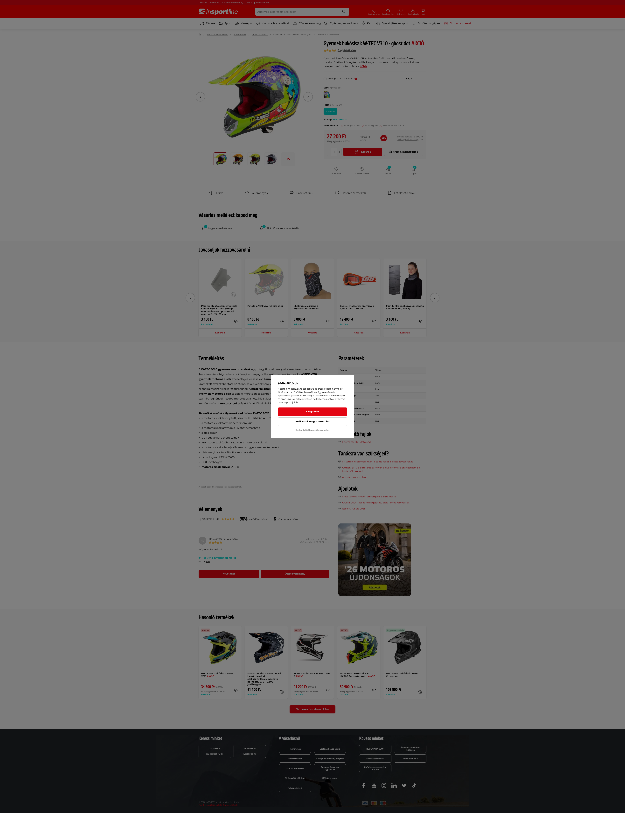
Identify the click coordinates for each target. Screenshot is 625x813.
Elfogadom (312, 411)
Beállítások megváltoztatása (312, 421)
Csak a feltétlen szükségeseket (312, 430)
